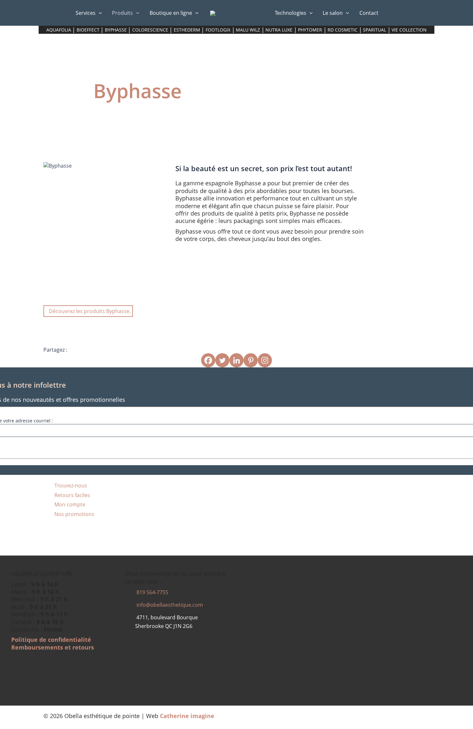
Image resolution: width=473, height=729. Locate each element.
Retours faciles (71, 495)
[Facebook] (208, 360)
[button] (99, 13)
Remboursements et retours (52, 647)
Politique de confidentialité (51, 639)
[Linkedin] (236, 360)
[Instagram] (265, 360)
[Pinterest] (251, 360)
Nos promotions (73, 514)
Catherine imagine (187, 716)
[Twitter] (222, 360)
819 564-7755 (151, 592)
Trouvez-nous (70, 485)
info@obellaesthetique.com (169, 604)
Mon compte (69, 504)
